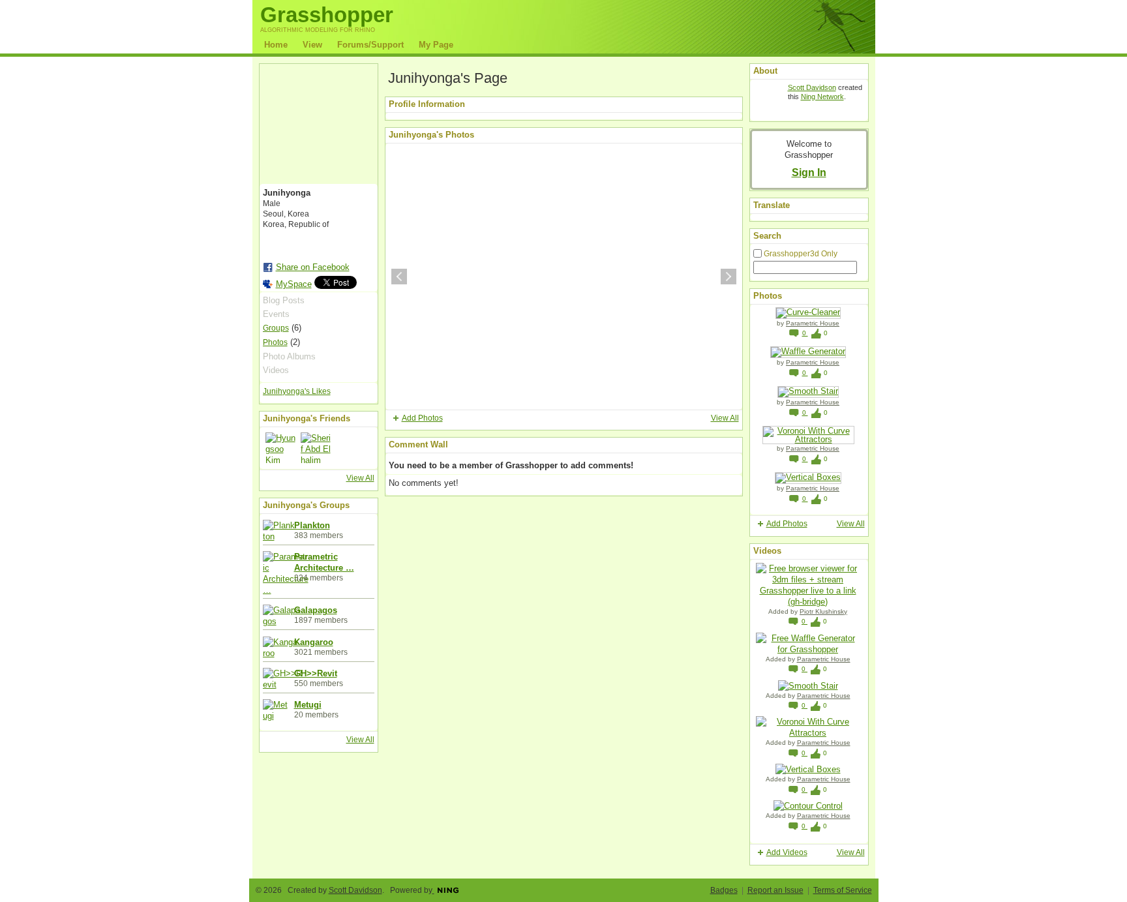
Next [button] (728, 276)
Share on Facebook (313, 267)
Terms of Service (842, 890)
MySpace (294, 284)
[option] (564, 276)
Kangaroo (313, 642)
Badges (724, 890)
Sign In (809, 172)
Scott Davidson (812, 87)
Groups (276, 328)
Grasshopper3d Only (800, 253)
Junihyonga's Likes (297, 391)
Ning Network (822, 96)
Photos (275, 342)
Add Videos (786, 852)
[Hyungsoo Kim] (281, 448)
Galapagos (315, 610)
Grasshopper (326, 15)
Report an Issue (775, 890)
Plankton (312, 525)
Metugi (308, 705)
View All (360, 478)
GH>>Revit (315, 673)
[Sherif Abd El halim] (316, 448)
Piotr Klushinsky (823, 611)
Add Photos (422, 418)
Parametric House (812, 323)
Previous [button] (399, 276)
